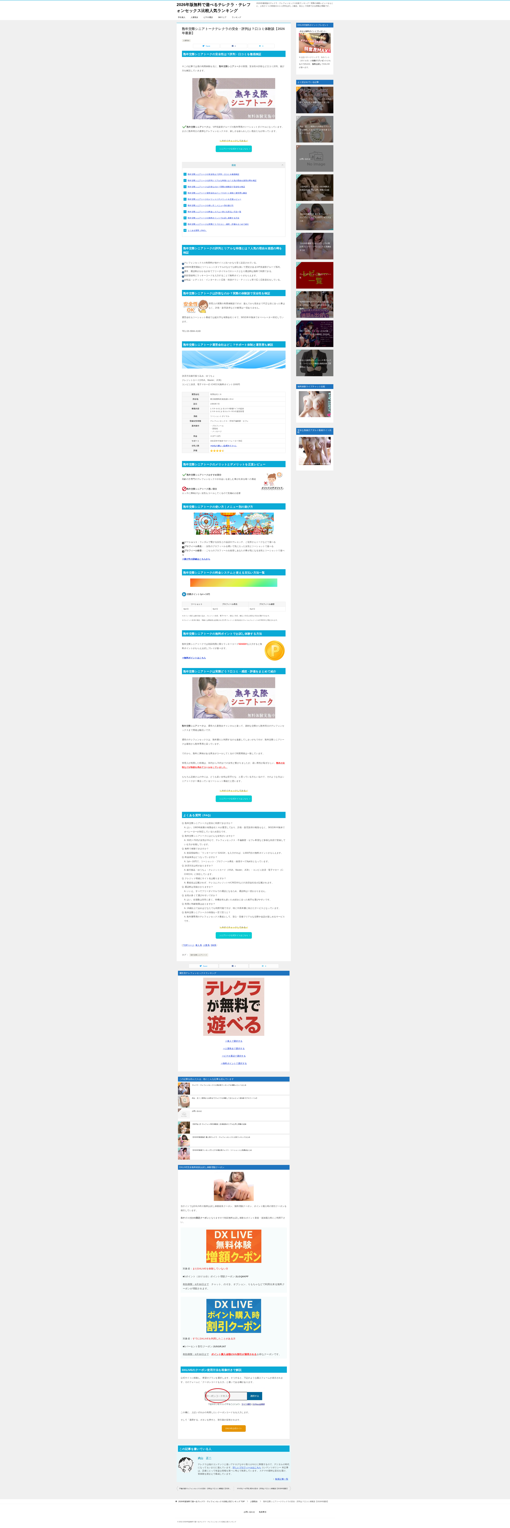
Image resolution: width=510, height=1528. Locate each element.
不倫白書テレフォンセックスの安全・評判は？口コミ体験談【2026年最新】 (206, 1488)
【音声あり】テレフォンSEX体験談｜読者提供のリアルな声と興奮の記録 (219, 1124)
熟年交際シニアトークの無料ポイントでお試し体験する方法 (213, 218)
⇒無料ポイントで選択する (234, 1063)
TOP (211, 1501)
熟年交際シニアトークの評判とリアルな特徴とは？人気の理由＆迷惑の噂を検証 (222, 180)
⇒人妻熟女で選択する (234, 1048)
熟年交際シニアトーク (199, 955)
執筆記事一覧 (281, 1479)
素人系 (198, 945)
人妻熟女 (194, 17)
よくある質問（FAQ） (197, 230)
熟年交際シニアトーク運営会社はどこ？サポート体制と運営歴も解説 (217, 193)
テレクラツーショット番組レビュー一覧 (315, 276)
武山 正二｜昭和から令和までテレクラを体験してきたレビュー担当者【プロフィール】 (225, 1098)
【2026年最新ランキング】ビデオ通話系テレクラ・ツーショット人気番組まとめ (222, 1150)
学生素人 (181, 17)
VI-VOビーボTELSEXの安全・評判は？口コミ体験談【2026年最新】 (262, 1488)
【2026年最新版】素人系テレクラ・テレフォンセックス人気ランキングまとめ (221, 1137)
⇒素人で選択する (233, 1041)
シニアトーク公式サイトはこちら (233, 149)
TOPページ (188, 945)
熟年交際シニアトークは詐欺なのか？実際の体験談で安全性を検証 (216, 187)
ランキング (236, 17)
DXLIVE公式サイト (234, 1428)
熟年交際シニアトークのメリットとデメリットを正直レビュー (214, 199)
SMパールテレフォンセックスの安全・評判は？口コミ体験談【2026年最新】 (314, 334)
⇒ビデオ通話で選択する (234, 1056)
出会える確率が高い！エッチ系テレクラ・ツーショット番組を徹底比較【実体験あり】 (315, 363)
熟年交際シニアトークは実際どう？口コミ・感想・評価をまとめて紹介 (218, 224)
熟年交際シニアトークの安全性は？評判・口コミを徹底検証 (213, 174)
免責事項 (262, 1512)
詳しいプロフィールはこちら (247, 1467)
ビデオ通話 (208, 17)
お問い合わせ (197, 1111)
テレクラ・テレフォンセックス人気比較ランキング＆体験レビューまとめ (219, 1085)
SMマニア (222, 17)
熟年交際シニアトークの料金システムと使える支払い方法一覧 (214, 212)
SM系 (213, 945)
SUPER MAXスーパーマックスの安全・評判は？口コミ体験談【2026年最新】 (314, 305)
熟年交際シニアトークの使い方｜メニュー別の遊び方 (211, 205)
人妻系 (206, 945)
